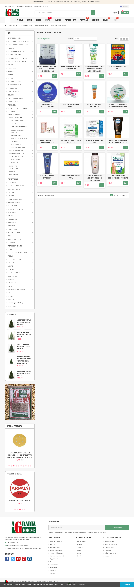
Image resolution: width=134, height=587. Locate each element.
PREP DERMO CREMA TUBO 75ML (71, 177)
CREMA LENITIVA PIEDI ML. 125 (94, 141)
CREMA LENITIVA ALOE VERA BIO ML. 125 (71, 141)
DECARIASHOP (81, 541)
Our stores (53, 562)
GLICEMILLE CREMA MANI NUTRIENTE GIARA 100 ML (118, 106)
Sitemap (52, 573)
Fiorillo (79, 556)
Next (124, 195)
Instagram (29, 559)
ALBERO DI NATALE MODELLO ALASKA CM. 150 (24, 373)
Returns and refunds (56, 550)
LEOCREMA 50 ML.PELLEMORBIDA (47, 106)
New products (54, 565)
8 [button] (26, 466)
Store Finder (19, 6)
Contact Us (38, 6)
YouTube (18, 559)
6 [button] (21, 466)
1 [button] (9, 466)
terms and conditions (56, 541)
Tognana (79, 547)
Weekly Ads (9, 6)
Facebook (7, 559)
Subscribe (117, 527)
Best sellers (53, 567)
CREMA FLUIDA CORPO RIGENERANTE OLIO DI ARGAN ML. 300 (94, 178)
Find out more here (78, 584)
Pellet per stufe (109, 547)
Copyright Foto (54, 559)
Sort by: (70, 39)
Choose (77, 39)
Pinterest (24, 559)
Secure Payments (55, 547)
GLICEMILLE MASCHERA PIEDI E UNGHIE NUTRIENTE (118, 177)
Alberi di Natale (109, 541)
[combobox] (65, 12)
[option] (20, 446)
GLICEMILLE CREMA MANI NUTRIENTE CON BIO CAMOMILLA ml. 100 (94, 69)
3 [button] (14, 466)
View (116, 39)
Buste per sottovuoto (111, 544)
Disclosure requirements (57, 556)
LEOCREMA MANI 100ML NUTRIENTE (47, 177)
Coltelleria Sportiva (110, 553)
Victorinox (108, 550)
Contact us (53, 570)
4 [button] (16, 466)
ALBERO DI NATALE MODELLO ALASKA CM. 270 (24, 322)
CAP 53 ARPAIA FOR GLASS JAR (20, 501)
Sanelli (79, 550)
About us (52, 544)
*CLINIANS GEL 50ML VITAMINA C (94, 106)
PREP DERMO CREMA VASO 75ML (118, 68)
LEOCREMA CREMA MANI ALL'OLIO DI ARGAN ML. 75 (118, 141)
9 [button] (28, 466)
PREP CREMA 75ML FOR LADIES (71, 106)
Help (45, 6)
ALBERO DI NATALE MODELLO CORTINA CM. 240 (24, 334)
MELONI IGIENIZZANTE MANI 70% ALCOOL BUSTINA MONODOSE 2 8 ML (47, 69)
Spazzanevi (108, 556)
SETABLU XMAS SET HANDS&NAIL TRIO (47, 141)
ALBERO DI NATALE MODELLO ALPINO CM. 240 (24, 347)
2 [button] (11, 466)
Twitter (13, 559)
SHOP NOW (96, 2)
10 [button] (30, 466)
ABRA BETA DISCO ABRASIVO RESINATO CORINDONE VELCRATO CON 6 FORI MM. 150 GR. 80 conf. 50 (20, 455)
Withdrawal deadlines (56, 553)
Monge (79, 553)
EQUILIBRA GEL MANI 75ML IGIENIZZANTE (70, 68)
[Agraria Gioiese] (12, 12)
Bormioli (79, 544)
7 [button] (23, 466)
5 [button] (18, 466)
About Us (29, 6)
